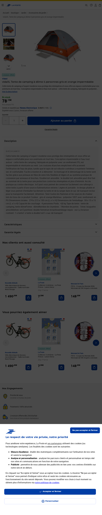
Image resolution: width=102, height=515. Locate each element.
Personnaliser (52, 501)
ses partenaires (54, 443)
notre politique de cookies (47, 482)
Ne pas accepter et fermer (85, 430)
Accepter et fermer (52, 491)
